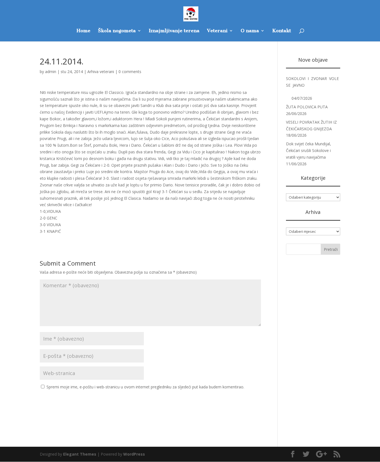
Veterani (217, 31)
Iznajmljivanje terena (174, 31)
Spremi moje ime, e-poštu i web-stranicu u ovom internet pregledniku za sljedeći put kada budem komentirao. (145, 386)
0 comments (130, 71)
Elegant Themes (79, 454)
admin (50, 71)
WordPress (134, 454)
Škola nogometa (117, 31)
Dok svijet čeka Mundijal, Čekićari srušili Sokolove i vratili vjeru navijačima (308, 150)
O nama (250, 31)
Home (83, 31)
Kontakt (281, 31)
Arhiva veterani (100, 71)
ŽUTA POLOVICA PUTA (307, 106)
